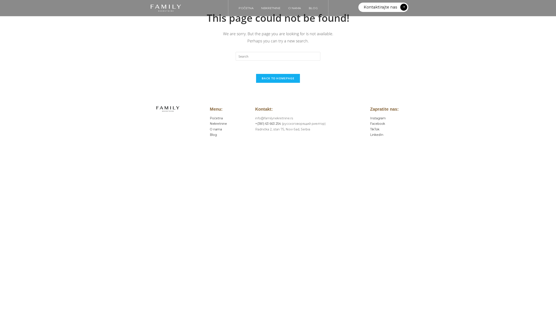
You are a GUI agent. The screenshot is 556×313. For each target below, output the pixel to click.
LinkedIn (376, 135)
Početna (216, 118)
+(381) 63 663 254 (268, 124)
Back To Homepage (278, 78)
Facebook (377, 124)
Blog (213, 135)
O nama (216, 129)
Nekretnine (218, 124)
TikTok (374, 129)
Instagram (378, 118)
